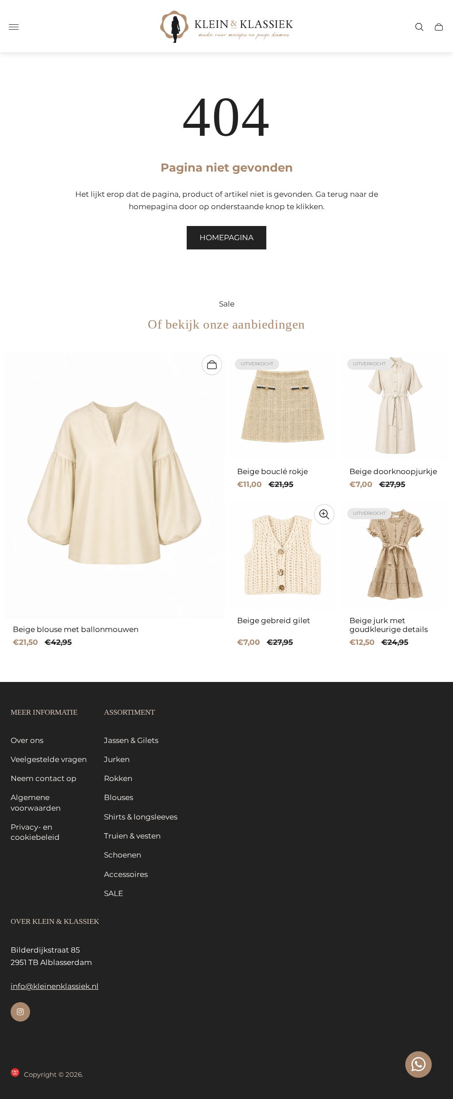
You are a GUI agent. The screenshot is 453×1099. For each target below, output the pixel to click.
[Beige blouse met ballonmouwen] (114, 485)
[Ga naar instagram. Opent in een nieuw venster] (20, 1012)
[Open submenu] (13, 27)
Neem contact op (44, 778)
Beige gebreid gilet (273, 621)
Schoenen (122, 854)
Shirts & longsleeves (140, 816)
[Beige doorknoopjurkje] (395, 406)
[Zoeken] (419, 27)
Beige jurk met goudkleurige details (388, 625)
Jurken (117, 759)
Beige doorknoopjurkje (393, 471)
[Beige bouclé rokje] (283, 406)
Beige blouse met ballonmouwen (75, 629)
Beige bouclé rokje (272, 471)
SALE (113, 893)
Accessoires (126, 874)
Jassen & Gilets (131, 740)
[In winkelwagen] (212, 365)
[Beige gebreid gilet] (283, 556)
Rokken (118, 778)
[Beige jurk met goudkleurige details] (395, 556)
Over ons (27, 740)
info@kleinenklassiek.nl (55, 986)
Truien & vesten (132, 835)
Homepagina (226, 237)
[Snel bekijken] (324, 514)
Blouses (118, 797)
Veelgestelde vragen (49, 759)
